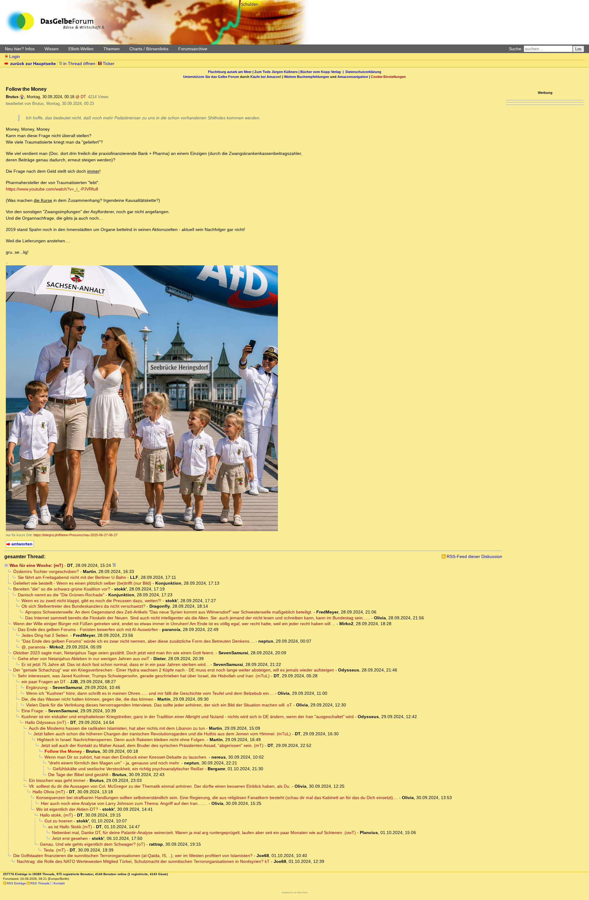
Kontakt (59, 883)
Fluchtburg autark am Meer (230, 72)
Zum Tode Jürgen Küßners (276, 72)
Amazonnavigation (352, 77)
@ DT (80, 96)
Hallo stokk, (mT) (56, 815)
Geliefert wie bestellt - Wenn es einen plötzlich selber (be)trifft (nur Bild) (82, 583)
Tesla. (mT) (55, 850)
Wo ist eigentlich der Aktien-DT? (67, 809)
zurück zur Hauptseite (33, 63)
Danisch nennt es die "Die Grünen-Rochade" (61, 594)
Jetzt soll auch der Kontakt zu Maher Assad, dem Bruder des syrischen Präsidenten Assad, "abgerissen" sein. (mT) (152, 745)
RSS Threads (39, 883)
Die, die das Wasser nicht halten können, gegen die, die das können (87, 699)
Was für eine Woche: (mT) (36, 565)
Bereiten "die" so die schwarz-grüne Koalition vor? (61, 589)
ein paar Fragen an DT (43, 681)
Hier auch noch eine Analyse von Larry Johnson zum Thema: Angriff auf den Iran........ (124, 803)
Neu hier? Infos (20, 48)
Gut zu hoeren (58, 820)
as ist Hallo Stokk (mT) (70, 826)
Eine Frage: (32, 710)
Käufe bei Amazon (265, 77)
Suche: (515, 48)
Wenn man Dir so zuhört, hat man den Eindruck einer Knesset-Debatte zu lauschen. (125, 757)
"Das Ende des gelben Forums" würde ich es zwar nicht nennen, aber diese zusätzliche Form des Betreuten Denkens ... (137, 641)
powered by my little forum (295, 892)
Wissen (51, 48)
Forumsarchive (192, 48)
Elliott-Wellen (81, 48)
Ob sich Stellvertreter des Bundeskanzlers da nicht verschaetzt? (83, 606)
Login (14, 56)
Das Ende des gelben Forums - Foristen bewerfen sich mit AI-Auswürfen (88, 629)
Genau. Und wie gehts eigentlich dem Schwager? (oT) (92, 844)
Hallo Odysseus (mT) (45, 722)
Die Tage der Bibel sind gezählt (78, 774)
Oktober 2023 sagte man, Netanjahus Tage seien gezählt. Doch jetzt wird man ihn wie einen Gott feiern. (113, 652)
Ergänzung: (37, 687)
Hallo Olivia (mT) (49, 791)
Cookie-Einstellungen (388, 77)
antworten (22, 543)
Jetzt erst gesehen (70, 838)
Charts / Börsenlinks (148, 48)
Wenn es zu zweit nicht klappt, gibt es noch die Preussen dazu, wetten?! (91, 600)
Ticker (108, 63)
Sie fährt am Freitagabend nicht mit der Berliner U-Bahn (72, 577)
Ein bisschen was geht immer (57, 780)
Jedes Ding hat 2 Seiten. (45, 635)
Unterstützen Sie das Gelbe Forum (211, 77)
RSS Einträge (16, 883)
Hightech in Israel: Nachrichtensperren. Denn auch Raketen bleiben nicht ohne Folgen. (121, 739)
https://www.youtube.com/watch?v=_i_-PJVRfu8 (52, 189)
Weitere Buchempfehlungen (306, 77)
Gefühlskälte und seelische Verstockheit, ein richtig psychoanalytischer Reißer (128, 768)
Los (578, 49)
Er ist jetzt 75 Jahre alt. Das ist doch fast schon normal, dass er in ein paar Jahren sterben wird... (115, 664)
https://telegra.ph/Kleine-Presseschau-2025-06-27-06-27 (75, 535)
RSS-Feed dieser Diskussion (474, 556)
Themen (111, 48)
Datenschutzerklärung (363, 72)
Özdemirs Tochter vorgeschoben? (46, 571)
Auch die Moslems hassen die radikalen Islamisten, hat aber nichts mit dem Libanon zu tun (117, 728)
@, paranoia (33, 646)
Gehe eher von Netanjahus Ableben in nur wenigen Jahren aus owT (83, 658)
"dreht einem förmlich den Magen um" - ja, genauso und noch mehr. (114, 762)
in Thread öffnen (79, 63)
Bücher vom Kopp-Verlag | (322, 72)
